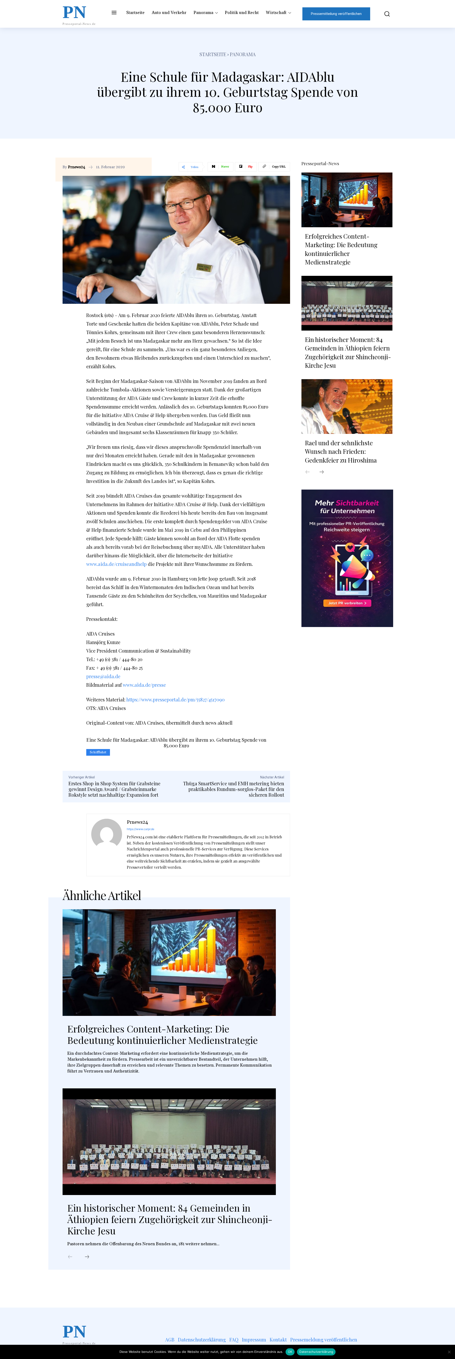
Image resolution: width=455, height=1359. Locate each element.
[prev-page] (70, 1257)
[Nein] (449, 1352)
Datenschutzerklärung (316, 1352)
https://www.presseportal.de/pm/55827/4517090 (175, 699)
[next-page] (87, 1257)
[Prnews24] (106, 845)
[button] (383, 13)
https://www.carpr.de (140, 829)
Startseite (213, 54)
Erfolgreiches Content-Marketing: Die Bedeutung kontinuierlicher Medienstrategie (162, 1034)
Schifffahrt (98, 752)
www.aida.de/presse (144, 685)
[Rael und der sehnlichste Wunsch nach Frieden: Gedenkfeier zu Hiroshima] (346, 406)
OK (290, 1352)
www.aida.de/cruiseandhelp (116, 564)
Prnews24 (76, 167)
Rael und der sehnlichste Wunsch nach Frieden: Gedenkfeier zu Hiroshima (341, 451)
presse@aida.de (103, 676)
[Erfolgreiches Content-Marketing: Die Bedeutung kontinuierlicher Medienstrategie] (169, 962)
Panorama (243, 54)
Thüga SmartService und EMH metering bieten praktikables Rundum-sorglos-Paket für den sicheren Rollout (233, 789)
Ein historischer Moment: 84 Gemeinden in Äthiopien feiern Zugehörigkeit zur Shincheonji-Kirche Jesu (170, 1219)
